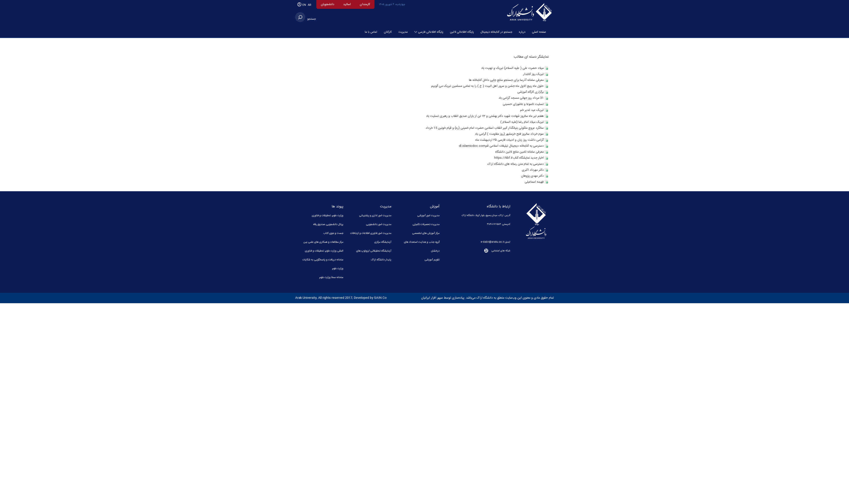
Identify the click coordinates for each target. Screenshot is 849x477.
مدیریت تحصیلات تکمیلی (426, 224)
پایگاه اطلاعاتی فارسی (430, 32)
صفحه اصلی (539, 32)
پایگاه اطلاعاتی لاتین (462, 32)
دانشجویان (327, 4)
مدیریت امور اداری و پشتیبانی (375, 215)
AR (309, 5)
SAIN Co (380, 298)
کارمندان (365, 4)
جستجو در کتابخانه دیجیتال (496, 32)
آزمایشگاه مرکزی (382, 242)
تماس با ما (371, 32)
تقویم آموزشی (432, 259)
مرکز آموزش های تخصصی (426, 233)
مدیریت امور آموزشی (428, 215)
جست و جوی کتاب (333, 233)
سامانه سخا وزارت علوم (331, 277)
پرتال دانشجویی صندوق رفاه (328, 224)
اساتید (347, 4)
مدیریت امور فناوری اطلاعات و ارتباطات (370, 233)
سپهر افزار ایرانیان (432, 298)
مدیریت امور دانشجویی (378, 224)
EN (304, 5)
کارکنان (388, 32)
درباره (522, 32)
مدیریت (403, 32)
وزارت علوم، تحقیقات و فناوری (327, 215)
